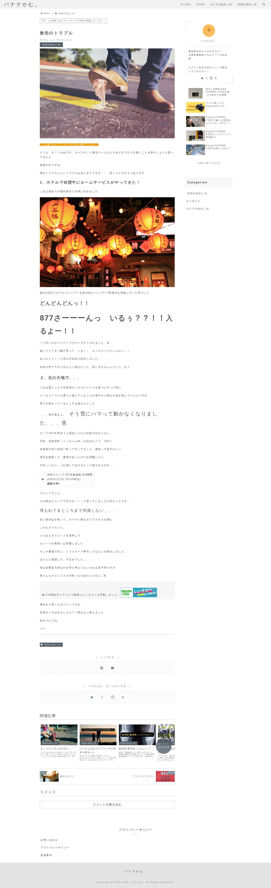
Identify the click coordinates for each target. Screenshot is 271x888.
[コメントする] (112, 668)
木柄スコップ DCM (60, 474)
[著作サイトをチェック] (92, 697)
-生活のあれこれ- (53, 644)
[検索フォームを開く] (264, 4)
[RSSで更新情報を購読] (123, 697)
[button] (102, 668)
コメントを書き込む (107, 804)
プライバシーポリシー (55, 847)
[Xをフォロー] (102, 697)
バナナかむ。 (209, 41)
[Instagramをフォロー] (112, 697)
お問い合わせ (49, 840)
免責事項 (46, 855)
